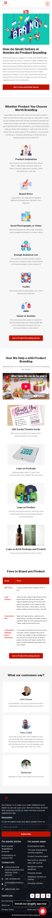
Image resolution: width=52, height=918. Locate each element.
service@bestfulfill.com (14, 884)
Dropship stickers (35, 883)
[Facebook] (32, 896)
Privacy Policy (8, 909)
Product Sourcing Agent (38, 856)
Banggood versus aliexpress (35, 867)
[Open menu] (47, 3)
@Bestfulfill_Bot (12, 889)
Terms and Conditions (36, 909)
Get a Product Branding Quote (26, 338)
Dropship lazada (35, 873)
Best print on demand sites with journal (37, 861)
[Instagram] (37, 896)
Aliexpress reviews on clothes (37, 878)
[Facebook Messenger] (48, 896)
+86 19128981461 (12, 879)
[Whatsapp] (43, 896)
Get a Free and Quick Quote (26, 87)
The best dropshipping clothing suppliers (37, 851)
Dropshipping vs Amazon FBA (9, 856)
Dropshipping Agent (36, 846)
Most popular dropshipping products (7, 849)
